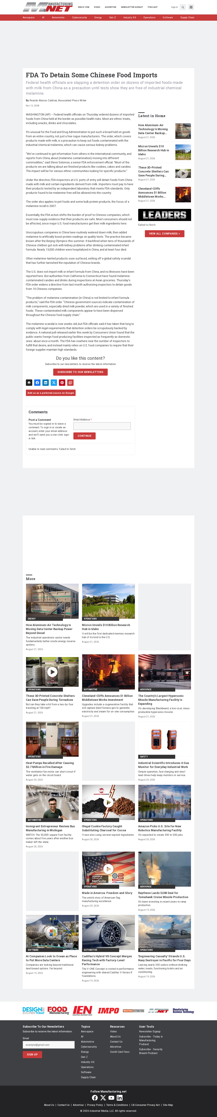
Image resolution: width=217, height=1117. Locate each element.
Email (26, 1038)
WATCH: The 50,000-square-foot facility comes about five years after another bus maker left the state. (49, 838)
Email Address (82, 419)
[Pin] (62, 382)
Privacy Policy (95, 1104)
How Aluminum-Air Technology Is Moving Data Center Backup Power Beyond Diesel (153, 129)
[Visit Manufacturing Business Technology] (183, 1010)
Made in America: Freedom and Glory (107, 893)
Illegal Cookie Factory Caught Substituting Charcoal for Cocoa (104, 828)
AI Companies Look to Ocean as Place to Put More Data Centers (51, 958)
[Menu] (191, 7)
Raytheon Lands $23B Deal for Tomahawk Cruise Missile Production (163, 895)
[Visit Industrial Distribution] (133, 1010)
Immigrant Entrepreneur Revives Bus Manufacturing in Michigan (50, 828)
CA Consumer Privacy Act (145, 1104)
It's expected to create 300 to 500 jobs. (160, 834)
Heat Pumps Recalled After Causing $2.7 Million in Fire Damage (50, 765)
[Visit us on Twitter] (103, 1098)
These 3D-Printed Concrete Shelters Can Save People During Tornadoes (153, 172)
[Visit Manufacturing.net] (158, 1010)
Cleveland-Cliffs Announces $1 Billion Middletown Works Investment (152, 193)
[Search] (183, 7)
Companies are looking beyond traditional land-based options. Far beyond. (49, 966)
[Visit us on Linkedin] (119, 1098)
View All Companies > (164, 233)
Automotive (90, 689)
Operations (90, 618)
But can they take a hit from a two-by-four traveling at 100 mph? (49, 706)
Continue (84, 435)
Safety (144, 756)
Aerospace (146, 689)
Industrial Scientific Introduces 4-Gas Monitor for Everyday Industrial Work (163, 765)
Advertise (78, 1104)
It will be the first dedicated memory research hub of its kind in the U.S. (108, 635)
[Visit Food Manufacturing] (58, 1010)
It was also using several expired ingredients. (108, 834)
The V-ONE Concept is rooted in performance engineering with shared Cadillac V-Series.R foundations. (108, 972)
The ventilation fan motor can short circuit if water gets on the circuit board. (51, 773)
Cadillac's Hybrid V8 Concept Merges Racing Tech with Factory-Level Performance (107, 960)
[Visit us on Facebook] (95, 1098)
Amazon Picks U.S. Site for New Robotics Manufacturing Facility (160, 828)
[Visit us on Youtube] (111, 1098)
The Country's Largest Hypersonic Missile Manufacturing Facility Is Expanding (161, 699)
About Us (49, 1104)
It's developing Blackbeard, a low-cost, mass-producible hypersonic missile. (164, 710)
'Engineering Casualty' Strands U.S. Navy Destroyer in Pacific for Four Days (164, 958)
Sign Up (32, 1054)
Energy (32, 618)
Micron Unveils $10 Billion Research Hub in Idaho (153, 150)
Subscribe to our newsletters (80, 372)
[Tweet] (54, 382)
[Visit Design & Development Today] (33, 1010)
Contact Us (64, 1104)
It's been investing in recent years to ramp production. (162, 903)
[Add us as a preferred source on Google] (70, 382)
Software (33, 950)
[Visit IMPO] (108, 1010)
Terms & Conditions (117, 1104)
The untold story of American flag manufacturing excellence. (101, 899)
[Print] (29, 382)
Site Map (168, 1104)
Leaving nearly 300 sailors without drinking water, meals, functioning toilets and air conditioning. (162, 968)
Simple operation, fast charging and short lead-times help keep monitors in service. (162, 773)
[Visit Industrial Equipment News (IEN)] (82, 1010)
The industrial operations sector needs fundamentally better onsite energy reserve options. (51, 641)
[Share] (37, 382)
